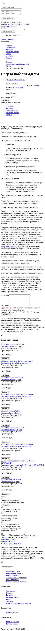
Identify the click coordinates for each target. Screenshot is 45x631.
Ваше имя (5, 296)
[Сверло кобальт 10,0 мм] (11, 480)
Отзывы (9, 58)
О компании (10, 47)
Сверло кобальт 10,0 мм (10, 482)
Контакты (9, 56)
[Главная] (11, 22)
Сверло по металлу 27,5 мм (11, 346)
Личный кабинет (7, 39)
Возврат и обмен (12, 52)
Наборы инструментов (14, 573)
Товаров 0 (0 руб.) (8, 31)
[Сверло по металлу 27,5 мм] (12, 344)
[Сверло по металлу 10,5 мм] (12, 428)
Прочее (21, 87)
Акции (8, 54)
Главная (9, 45)
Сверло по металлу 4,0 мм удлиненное (16, 396)
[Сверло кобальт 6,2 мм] (10, 411)
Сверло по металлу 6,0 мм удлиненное (16, 446)
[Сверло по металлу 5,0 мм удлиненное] (17, 361)
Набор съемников (12, 576)
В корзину (5, 100)
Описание (10, 106)
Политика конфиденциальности (18, 603)
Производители (12, 613)
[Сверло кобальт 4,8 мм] (15, 80)
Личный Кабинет (12, 622)
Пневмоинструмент (13, 571)
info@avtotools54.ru (8, 26)
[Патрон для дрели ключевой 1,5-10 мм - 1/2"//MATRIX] (22, 463)
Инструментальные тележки (17, 582)
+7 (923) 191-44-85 (23, 24)
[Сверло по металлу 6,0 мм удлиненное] (17, 444)
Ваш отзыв (5, 306)
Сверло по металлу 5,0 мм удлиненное (16, 363)
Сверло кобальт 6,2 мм (10, 413)
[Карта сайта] (2, 562)
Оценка (4, 312)
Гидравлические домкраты (16, 578)
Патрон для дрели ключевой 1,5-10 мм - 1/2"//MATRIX (22, 465)
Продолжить (6, 314)
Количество (5, 98)
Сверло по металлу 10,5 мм (11, 430)
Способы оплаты (12, 111)
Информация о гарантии (10, 102)
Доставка (9, 50)
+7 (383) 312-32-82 (8, 24)
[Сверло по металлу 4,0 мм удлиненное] (17, 394)
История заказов (12, 624)
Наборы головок (12, 580)
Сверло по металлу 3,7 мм (11, 380)
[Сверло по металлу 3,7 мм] (12, 378)
